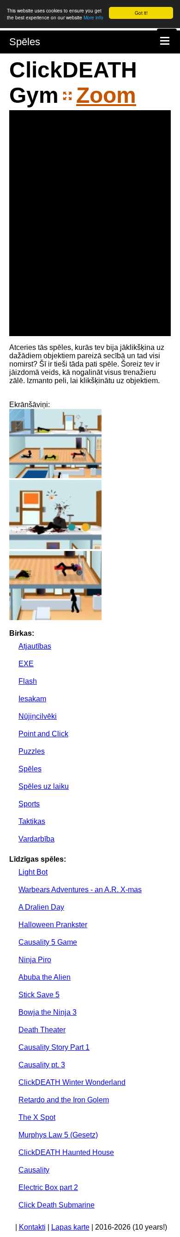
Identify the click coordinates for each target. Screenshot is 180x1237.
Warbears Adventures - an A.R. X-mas (80, 890)
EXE (26, 664)
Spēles (24, 41)
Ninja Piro (34, 960)
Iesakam (32, 699)
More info (93, 17)
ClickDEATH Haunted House (66, 1152)
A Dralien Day (41, 907)
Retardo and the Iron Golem (63, 1100)
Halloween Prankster (52, 925)
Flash (27, 681)
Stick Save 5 (39, 995)
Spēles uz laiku (43, 786)
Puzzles (31, 751)
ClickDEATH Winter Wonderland (72, 1082)
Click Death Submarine (56, 1205)
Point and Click (43, 734)
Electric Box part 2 (48, 1187)
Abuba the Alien (44, 977)
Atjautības (34, 646)
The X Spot (36, 1117)
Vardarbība (36, 839)
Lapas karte (70, 1227)
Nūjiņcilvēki (37, 716)
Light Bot (33, 872)
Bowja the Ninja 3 (47, 1012)
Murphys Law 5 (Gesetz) (58, 1135)
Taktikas (31, 821)
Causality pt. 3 (41, 1065)
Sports (29, 804)
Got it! (141, 12)
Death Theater (42, 1030)
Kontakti (32, 1227)
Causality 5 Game (47, 942)
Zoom (106, 95)
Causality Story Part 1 (54, 1047)
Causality (33, 1170)
